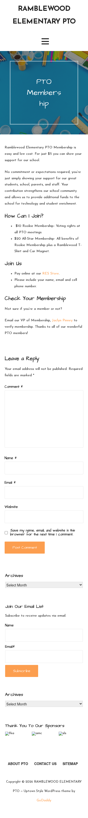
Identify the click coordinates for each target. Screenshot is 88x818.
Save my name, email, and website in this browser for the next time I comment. (42, 532)
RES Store (50, 273)
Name (11, 458)
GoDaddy (44, 800)
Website (11, 507)
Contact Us (45, 763)
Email (10, 482)
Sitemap (70, 763)
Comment (14, 386)
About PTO (18, 763)
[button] (45, 41)
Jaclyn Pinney (62, 320)
